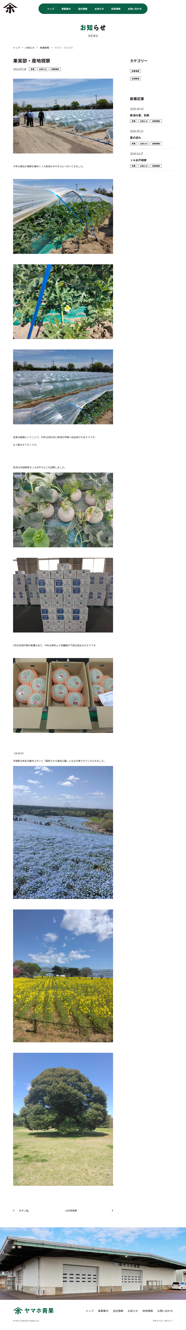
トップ (50, 8)
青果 (32, 69)
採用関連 (135, 78)
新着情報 (55, 69)
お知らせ (99, 8)
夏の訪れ (135, 137)
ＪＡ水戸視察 (139, 160)
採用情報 (115, 8)
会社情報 (82, 8)
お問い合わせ (135, 8)
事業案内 (66, 8)
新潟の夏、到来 (139, 115)
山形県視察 (71, 1210)
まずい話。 (25, 1210)
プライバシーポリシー (163, 1320)
